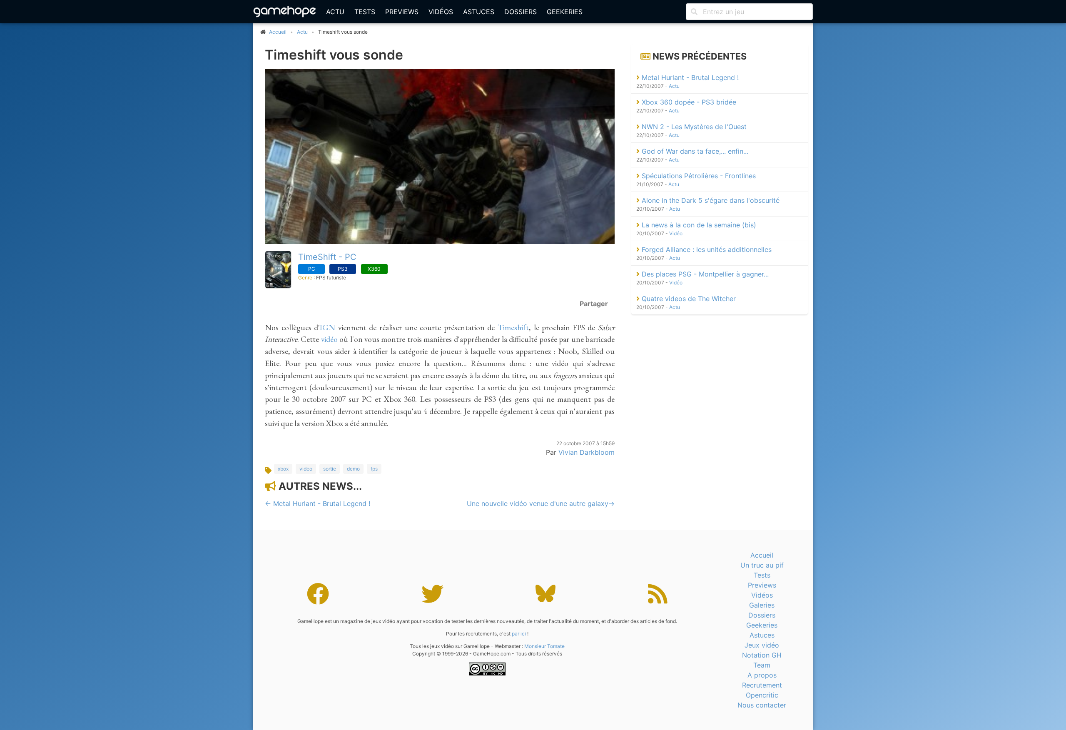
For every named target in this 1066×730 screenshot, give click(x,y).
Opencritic (762, 695)
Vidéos (440, 11)
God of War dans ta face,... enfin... (694, 151)
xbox (283, 469)
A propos (762, 675)
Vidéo (675, 233)
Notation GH (762, 655)
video (305, 469)
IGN (327, 327)
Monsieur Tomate (544, 646)
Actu (335, 11)
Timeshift (513, 327)
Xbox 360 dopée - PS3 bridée (688, 102)
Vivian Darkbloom (586, 452)
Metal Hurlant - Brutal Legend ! (689, 77)
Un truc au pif (762, 565)
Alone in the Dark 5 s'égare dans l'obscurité (710, 200)
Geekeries (565, 11)
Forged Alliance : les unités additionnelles (706, 249)
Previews (401, 11)
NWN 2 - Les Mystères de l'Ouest (693, 126)
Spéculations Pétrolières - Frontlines (698, 176)
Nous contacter (761, 705)
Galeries (762, 605)
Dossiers (520, 11)
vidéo (329, 339)
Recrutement (762, 685)
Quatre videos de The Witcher (688, 298)
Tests (364, 11)
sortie (329, 469)
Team (761, 665)
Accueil (761, 555)
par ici (519, 633)
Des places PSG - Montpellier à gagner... (704, 274)
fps (374, 469)
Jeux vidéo (762, 645)
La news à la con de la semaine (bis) (698, 225)
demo (353, 469)
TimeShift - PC (327, 257)
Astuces (478, 11)
